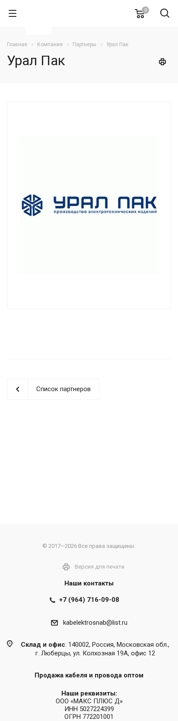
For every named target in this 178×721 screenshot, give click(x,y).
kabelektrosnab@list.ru (95, 622)
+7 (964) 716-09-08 (89, 600)
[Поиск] (164, 14)
